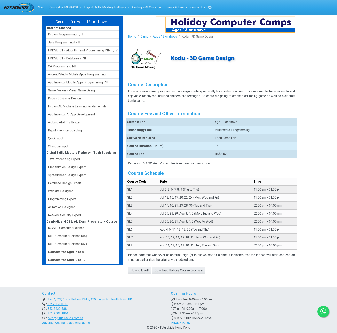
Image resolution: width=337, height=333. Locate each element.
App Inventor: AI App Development (71, 114)
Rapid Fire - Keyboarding (65, 130)
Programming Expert (62, 199)
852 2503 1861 (58, 313)
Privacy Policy (180, 323)
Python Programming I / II (65, 34)
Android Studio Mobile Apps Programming (77, 74)
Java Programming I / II (64, 42)
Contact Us (197, 7)
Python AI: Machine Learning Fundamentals (77, 106)
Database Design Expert (64, 183)
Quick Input (55, 138)
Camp (144, 36)
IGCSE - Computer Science (66, 228)
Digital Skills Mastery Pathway (105, 7)
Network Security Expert (64, 215)
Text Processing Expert (64, 159)
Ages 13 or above (165, 36)
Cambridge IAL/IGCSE (64, 7)
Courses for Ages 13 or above (81, 21)
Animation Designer (61, 207)
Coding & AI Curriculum (147, 7)
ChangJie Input (58, 146)
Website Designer (60, 191)
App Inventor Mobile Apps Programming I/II (78, 82)
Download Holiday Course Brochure (178, 270)
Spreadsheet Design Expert (67, 175)
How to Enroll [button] (139, 270)
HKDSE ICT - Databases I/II (67, 58)
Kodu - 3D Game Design (64, 98)
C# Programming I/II (62, 66)
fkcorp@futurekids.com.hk (65, 318)
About (41, 7)
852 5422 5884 (57, 309)
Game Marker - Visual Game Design (72, 90)
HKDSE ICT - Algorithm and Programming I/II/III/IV (83, 50)
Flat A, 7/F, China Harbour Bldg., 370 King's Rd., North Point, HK (90, 299)
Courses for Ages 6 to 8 (66, 252)
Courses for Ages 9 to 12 (66, 260)
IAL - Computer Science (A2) (67, 244)
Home (132, 36)
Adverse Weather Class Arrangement (67, 323)
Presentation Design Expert (67, 167)
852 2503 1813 (57, 304)
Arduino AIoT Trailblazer (64, 122)
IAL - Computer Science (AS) (67, 236)
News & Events (176, 7)
